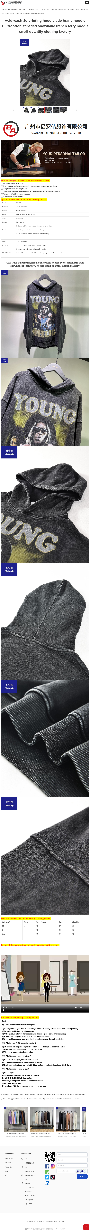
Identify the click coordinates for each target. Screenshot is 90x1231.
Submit (82, 1176)
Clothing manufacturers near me (13, 9)
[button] (87, 2)
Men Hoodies (33, 9)
